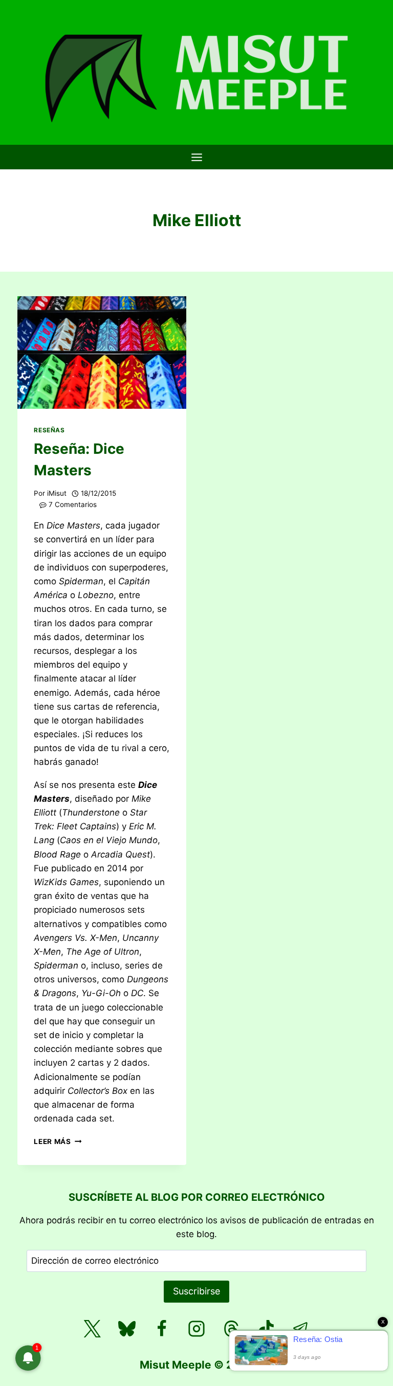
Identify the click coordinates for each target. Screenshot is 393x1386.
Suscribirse (196, 1291)
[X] (92, 1328)
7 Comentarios (73, 504)
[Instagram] (196, 1328)
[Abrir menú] (196, 157)
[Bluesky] (127, 1328)
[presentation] (101, 352)
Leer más (57, 1141)
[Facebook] (161, 1328)
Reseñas (49, 430)
